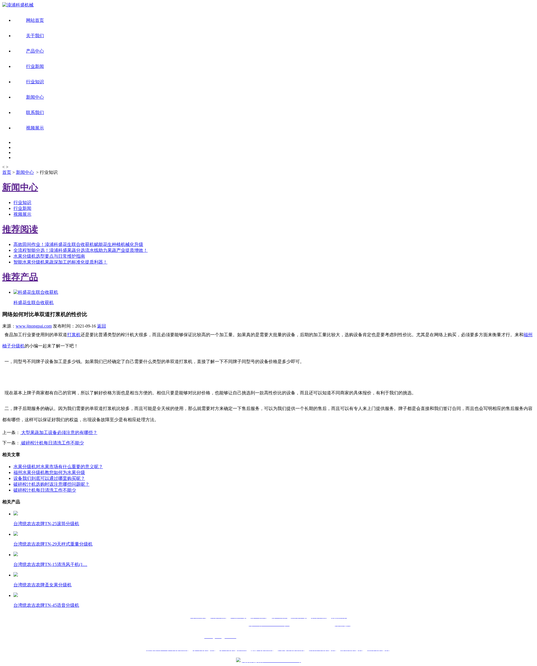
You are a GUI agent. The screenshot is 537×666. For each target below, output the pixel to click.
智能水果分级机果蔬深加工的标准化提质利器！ (60, 262)
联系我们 (35, 112)
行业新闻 (35, 66)
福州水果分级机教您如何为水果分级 (49, 472)
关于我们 (35, 35)
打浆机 (74, 334)
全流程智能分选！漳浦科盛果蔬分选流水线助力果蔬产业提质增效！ (80, 250)
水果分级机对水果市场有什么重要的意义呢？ (58, 466)
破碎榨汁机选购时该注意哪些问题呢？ (51, 484)
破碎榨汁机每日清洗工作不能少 (52, 442)
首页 (6, 172)
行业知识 (35, 81)
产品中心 (35, 51)
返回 (101, 326)
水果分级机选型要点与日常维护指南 (49, 256)
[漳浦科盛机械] (18, 5)
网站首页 (35, 20)
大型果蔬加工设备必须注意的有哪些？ (58, 432)
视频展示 (35, 127)
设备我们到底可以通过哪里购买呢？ (49, 478)
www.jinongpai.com (34, 326)
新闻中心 (35, 97)
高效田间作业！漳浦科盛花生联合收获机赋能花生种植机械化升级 (78, 244)
